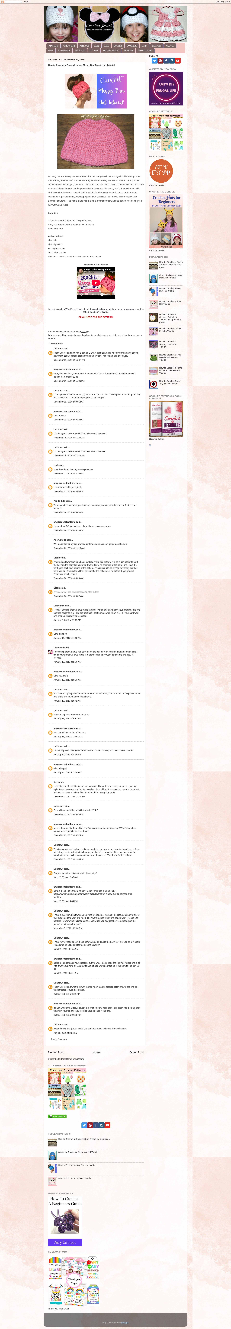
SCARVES (128, 50)
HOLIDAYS (80, 50)
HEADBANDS (64, 50)
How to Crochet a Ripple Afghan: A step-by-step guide (84, 1139)
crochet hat (61, 335)
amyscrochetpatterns (64, 369)
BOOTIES (118, 45)
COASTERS (132, 45)
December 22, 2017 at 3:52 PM (68, 835)
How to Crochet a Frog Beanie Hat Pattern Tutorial (170, 357)
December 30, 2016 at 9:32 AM (68, 596)
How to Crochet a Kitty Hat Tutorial (74, 1178)
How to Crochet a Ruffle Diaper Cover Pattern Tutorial (170, 370)
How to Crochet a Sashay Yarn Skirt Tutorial (167, 344)
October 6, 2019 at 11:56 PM (67, 1015)
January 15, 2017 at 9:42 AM (67, 701)
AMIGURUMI (69, 45)
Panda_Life (59, 501)
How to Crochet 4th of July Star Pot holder (169, 382)
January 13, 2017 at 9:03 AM (67, 680)
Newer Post (56, 1052)
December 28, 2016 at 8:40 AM (68, 512)
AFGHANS (53, 45)
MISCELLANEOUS (111, 50)
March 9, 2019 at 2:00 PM (66, 949)
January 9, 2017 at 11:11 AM (67, 620)
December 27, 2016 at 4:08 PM (68, 491)
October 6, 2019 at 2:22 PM (67, 994)
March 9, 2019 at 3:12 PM (66, 973)
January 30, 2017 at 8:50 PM (67, 754)
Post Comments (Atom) (72, 1059)
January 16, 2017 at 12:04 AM (68, 736)
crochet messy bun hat (105, 335)
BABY (96, 45)
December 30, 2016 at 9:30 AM (68, 578)
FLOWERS (156, 45)
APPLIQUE (84, 45)
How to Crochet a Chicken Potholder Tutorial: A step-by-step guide (170, 318)
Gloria (57, 558)
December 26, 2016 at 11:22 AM (69, 437)
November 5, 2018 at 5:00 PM (68, 928)
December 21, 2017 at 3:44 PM (68, 814)
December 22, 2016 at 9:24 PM (68, 420)
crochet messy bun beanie (80, 335)
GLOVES (170, 45)
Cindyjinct (59, 606)
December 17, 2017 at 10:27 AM (69, 796)
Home (97, 1052)
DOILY (145, 45)
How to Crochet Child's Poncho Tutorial (170, 329)
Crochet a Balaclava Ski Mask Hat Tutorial (78, 1152)
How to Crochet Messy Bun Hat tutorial (76, 1165)
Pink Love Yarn (55, 228)
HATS (50, 50)
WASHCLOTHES (145, 50)
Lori (56, 465)
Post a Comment (59, 1039)
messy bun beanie (126, 335)
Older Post (136, 1052)
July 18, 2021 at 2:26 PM (65, 1033)
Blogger (125, 1322)
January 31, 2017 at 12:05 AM (68, 772)
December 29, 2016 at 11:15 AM (69, 548)
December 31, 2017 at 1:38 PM (68, 859)
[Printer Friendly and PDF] (57, 1117)
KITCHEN (94, 50)
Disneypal (59, 647)
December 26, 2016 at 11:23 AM (69, 455)
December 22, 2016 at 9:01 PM (68, 402)
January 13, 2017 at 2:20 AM (67, 662)
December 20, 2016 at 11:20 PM (69, 381)
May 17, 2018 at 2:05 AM (66, 877)
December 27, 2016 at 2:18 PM (68, 473)
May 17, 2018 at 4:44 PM (66, 901)
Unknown (58, 348)
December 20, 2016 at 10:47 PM (69, 360)
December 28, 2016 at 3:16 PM (68, 530)
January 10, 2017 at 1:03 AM (67, 638)
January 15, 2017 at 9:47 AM (67, 718)
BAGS (106, 45)
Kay (56, 782)
